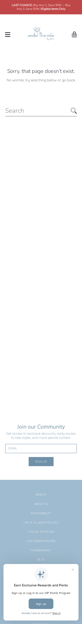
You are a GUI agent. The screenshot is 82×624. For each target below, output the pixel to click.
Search (41, 494)
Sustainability (41, 513)
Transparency (41, 550)
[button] (7, 34)
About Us (41, 504)
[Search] (73, 110)
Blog (41, 559)
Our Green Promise (41, 541)
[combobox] (41, 111)
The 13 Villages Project (41, 522)
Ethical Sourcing (41, 531)
